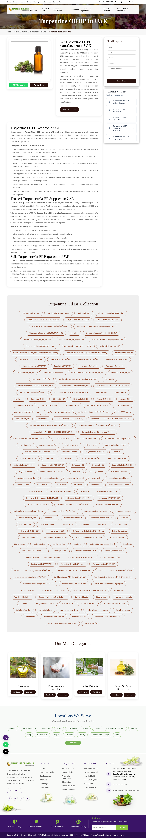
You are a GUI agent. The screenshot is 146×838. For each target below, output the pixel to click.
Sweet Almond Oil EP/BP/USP (52, 471)
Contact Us (57, 2)
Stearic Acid (101, 597)
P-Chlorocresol (71, 445)
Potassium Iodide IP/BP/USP (95, 511)
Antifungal (85, 524)
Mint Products (33, 10)
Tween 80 (117, 452)
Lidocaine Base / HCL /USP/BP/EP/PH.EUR (71, 392)
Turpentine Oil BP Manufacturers (52, 213)
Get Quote (17, 695)
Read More (73, 743)
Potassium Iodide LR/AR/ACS (80, 557)
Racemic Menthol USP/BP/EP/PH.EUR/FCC (35, 386)
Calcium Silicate (81, 597)
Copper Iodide (25, 524)
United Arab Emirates (115, 728)
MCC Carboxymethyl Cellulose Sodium (89, 590)
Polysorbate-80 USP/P (95, 452)
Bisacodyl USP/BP (96, 471)
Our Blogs (44, 783)
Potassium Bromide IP (73, 518)
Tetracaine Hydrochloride (61, 491)
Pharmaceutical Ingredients (87, 10)
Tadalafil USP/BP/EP (62, 366)
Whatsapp (20, 85)
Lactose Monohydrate (69, 610)
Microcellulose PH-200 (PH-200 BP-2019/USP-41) (52, 432)
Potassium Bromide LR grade (72, 564)
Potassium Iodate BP (124, 511)
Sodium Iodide (39, 544)
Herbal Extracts (106, 10)
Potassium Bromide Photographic (109, 584)
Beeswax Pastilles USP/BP (116, 359)
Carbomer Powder (119, 471)
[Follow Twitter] (21, 798)
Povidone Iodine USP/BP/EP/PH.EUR (76, 346)
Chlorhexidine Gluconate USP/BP (74, 386)
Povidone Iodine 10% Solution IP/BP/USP (29, 577)
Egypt (85, 728)
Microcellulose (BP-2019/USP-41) (69, 419)
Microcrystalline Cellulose (107, 320)
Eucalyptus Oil (90, 783)
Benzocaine (95, 485)
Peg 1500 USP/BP (125, 412)
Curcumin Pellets (62, 438)
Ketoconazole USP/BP (117, 458)
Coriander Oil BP (72, 405)
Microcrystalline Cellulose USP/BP (62, 623)
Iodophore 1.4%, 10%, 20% (29, 531)
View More (30, 695)
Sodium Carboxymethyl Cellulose (52, 597)
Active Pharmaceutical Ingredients (28, 511)
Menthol (74, 333)
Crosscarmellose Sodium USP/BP (108, 617)
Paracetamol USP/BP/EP (52, 372)
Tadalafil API (29, 617)
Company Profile (19, 2)
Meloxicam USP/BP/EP (88, 366)
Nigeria (134, 728)
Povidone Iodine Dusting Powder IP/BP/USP (32, 570)
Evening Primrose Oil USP (97, 405)
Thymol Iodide (121, 524)
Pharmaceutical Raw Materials (111, 313)
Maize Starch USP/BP (124, 353)
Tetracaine (84, 491)
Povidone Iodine (28, 537)
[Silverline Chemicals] (19, 9)
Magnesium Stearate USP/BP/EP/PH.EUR (46, 333)
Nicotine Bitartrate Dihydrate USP (119, 438)
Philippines (72, 728)
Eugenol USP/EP (25, 471)
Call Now (40, 85)
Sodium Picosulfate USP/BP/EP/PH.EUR (113, 386)
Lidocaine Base (23, 485)
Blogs (29, 2)
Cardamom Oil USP (49, 405)
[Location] (108, 774)
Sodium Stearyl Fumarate (97, 610)
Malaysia (69, 735)
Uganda (12, 728)
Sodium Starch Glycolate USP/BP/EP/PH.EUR (95, 326)
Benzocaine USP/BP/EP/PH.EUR (33, 392)
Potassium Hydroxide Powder (74, 584)
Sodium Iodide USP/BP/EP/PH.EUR (40, 346)
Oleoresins (75, 10)
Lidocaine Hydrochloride (119, 478)
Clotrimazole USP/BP (91, 458)
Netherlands (42, 735)
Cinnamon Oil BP (37, 399)
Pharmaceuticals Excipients (53, 590)
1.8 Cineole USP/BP (80, 399)
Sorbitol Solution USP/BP (122, 465)
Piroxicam (78, 485)
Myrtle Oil (18, 399)
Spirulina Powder (123, 610)
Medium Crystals (91, 780)
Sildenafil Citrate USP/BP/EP (34, 366)
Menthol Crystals (91, 768)
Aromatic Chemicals (57, 10)
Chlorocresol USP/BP (48, 445)
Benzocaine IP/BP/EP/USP (38, 504)
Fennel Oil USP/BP (104, 399)
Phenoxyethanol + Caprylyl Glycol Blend (43, 557)
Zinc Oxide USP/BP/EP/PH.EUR (71, 339)
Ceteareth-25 (98, 465)
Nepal (56, 735)
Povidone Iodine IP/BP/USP (104, 564)
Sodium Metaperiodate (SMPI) (102, 544)
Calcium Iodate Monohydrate (55, 537)
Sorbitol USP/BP (91, 623)
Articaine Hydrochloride (107, 491)
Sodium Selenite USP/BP (24, 465)
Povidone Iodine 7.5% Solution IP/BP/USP (115, 570)
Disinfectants (67, 524)
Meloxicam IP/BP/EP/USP (109, 498)
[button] (136, 678)
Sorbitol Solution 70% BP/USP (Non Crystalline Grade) (35, 353)
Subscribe (122, 827)
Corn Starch (67, 603)
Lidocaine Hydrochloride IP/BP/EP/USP (42, 498)
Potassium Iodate (117, 537)
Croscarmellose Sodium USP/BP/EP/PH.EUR (50, 326)
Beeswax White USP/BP (60, 359)
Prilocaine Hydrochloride (119, 485)
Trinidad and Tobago (100, 735)
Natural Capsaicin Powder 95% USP (39, 452)
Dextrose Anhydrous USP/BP (30, 359)
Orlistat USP (42, 419)
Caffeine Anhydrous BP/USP (58, 412)
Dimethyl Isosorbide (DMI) (86, 551)
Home (9, 2)
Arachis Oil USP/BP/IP (41, 379)
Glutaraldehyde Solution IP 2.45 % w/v (88, 531)
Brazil (59, 728)
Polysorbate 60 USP (28, 458)
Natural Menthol (91, 772)
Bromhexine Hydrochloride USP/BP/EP (87, 372)
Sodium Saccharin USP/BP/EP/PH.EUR (94, 412)
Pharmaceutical (68, 786)
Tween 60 (48, 458)
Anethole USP (120, 392)
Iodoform (77, 544)
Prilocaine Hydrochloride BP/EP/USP (73, 504)
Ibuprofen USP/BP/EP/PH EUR (26, 412)
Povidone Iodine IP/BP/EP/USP (63, 511)
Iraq (29, 735)
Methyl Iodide (19, 544)
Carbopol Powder (51, 478)
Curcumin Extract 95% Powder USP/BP (98, 432)
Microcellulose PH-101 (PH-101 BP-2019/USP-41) (110, 419)
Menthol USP (101, 392)
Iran (117, 735)
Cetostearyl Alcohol (75, 478)
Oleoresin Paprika (69, 452)
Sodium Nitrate (84, 313)
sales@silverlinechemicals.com (127, 2)
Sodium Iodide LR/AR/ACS (41, 564)
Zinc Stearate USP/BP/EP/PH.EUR (37, 339)
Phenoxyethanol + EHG (114, 551)
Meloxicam (61, 485)
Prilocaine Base (35, 491)
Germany (46, 728)
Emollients (127, 544)
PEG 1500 (76, 471)
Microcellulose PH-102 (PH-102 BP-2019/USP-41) (49, 425)
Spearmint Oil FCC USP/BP (53, 465)
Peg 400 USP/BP (22, 419)
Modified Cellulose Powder (114, 603)
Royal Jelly (96, 478)
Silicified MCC (119, 590)
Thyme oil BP (91, 445)
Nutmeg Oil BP (126, 399)
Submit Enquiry (121, 81)
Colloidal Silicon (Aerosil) (110, 346)
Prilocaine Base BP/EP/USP (107, 504)
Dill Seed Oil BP (59, 399)
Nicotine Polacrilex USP (86, 438)
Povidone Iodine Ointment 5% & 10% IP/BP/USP (113, 577)
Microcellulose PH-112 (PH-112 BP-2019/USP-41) (97, 425)
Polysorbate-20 (67, 458)
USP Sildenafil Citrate (30, 313)
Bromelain (109, 379)
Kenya (97, 728)
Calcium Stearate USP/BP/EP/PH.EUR (101, 333)
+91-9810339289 (107, 2)
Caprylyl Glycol (60, 551)
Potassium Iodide (47, 524)
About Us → (14, 790)
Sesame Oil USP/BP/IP (120, 372)
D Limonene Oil (90, 787)
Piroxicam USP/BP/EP (115, 366)
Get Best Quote (69, 109)
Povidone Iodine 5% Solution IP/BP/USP (74, 570)
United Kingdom (29, 728)
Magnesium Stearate (123, 597)
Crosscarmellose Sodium (53, 617)
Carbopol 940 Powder (26, 478)
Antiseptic (102, 524)
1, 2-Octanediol (27, 590)
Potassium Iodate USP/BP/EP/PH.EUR (107, 339)
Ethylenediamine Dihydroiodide (89, 537)
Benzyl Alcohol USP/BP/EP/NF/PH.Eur (43, 320)
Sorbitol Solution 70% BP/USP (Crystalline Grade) (86, 353)
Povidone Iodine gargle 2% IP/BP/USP (38, 584)
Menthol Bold (89, 776)
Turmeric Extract (88, 603)
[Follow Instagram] (15, 798)
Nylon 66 (124, 518)
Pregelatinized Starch (45, 603)
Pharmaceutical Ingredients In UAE (30, 32)
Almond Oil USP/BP (25, 405)
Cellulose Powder (23, 610)
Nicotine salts (25, 445)
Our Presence (46, 2)
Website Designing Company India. (110, 835)
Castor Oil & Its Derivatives (123, 10)
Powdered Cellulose (22, 597)
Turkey (82, 735)
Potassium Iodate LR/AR (110, 557)
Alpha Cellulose (45, 610)
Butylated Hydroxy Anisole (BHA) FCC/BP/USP (78, 379)
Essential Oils (45, 10)
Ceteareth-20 (78, 465)
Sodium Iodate (59, 544)
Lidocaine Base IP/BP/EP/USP (78, 498)
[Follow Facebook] (9, 798)
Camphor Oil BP (122, 405)
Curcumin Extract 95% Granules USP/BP (30, 438)
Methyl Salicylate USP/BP (115, 445)
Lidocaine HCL (43, 485)
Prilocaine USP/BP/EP (25, 372)
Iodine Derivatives (119, 531)
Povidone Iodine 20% (55, 531)
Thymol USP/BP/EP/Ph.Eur (78, 320)
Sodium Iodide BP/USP (27, 518)
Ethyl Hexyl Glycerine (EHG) (33, 551)
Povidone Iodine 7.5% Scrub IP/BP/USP (70, 577)
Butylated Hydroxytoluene (58, 313)
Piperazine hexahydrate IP (101, 518)
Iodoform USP (50, 518)
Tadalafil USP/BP (79, 617)
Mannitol (24, 603)
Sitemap (36, 2)
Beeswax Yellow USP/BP (88, 359)
